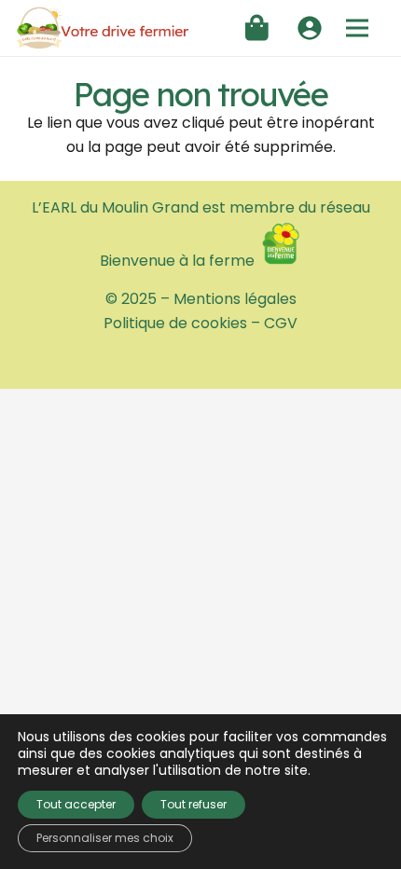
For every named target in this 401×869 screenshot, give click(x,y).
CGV (280, 323)
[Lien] (102, 28)
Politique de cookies (175, 323)
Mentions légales (235, 299)
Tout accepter (76, 804)
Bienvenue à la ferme (179, 260)
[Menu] (357, 28)
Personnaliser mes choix (104, 838)
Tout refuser (193, 804)
